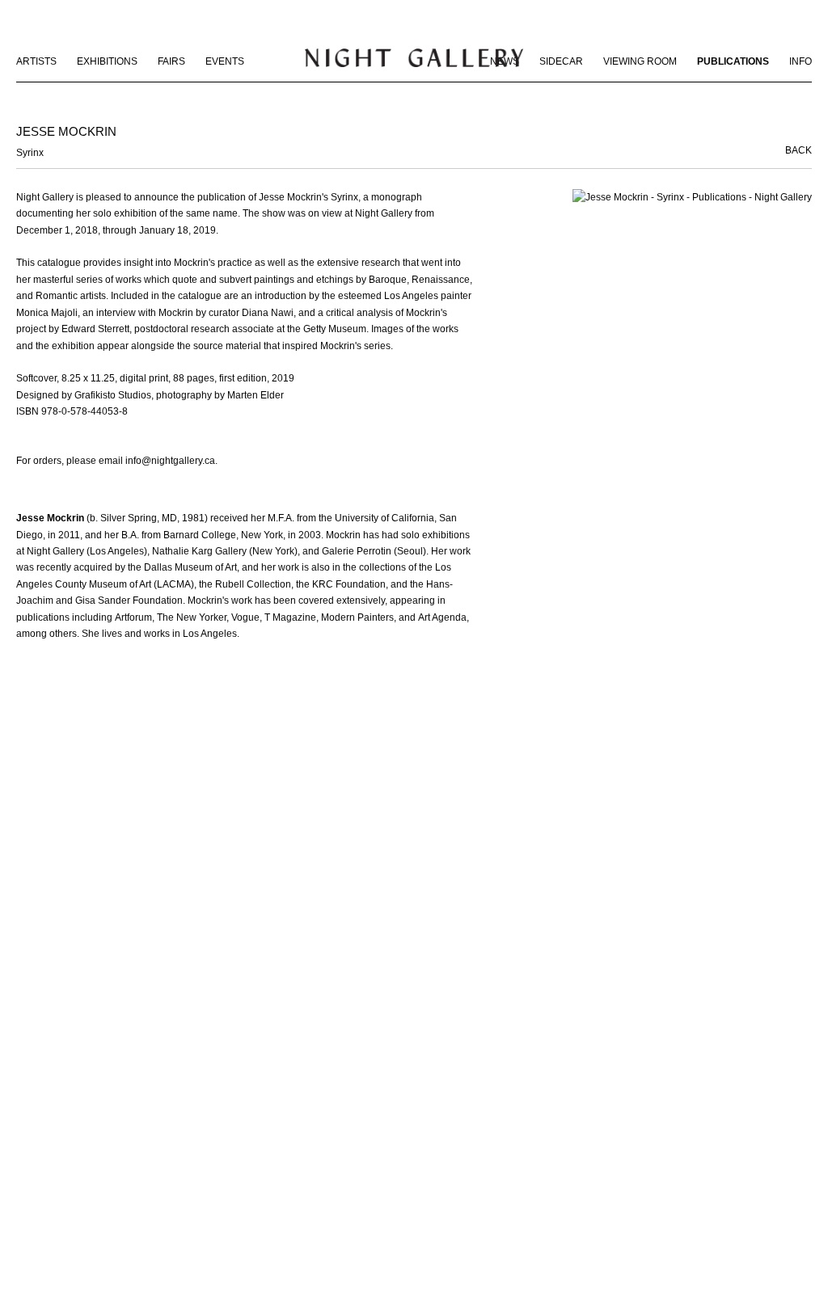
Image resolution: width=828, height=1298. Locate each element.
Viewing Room (640, 61)
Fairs (171, 61)
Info (800, 61)
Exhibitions (107, 61)
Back (798, 150)
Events (224, 61)
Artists (36, 61)
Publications (733, 61)
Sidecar (561, 61)
